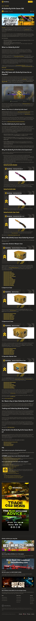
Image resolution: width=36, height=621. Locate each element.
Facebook (32, 598)
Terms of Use (18, 598)
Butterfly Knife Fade (10, 189)
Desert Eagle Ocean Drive (19, 379)
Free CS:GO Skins (4, 600)
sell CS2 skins (12, 393)
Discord (32, 603)
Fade (31, 66)
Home (3, 5)
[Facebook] (30, 11)
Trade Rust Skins (4, 598)
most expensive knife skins (19, 56)
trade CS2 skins (27, 114)
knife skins (24, 79)
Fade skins (5, 208)
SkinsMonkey (12, 396)
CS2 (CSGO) (7, 5)
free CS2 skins (26, 29)
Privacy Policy (18, 597)
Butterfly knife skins (26, 103)
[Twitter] (33, 11)
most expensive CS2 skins (20, 65)
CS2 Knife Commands (7, 443)
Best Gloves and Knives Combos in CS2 (10, 442)
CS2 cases (3, 27)
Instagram (32, 600)
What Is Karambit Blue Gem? (9, 444)
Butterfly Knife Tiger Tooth (11, 212)
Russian (29, 614)
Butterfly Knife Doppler (26, 66)
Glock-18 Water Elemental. (13, 267)
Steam (32, 597)
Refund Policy (18, 600)
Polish (25, 614)
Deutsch (32, 614)
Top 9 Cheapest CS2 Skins (8, 445)
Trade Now (30, 1)
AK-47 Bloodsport (13, 310)
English (21, 614)
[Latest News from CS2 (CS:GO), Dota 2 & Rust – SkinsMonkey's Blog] (5, 2)
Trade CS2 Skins (4, 597)
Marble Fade (4, 67)
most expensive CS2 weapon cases (24, 111)
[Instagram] (32, 11)
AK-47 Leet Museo (29, 379)
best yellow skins (15, 232)
